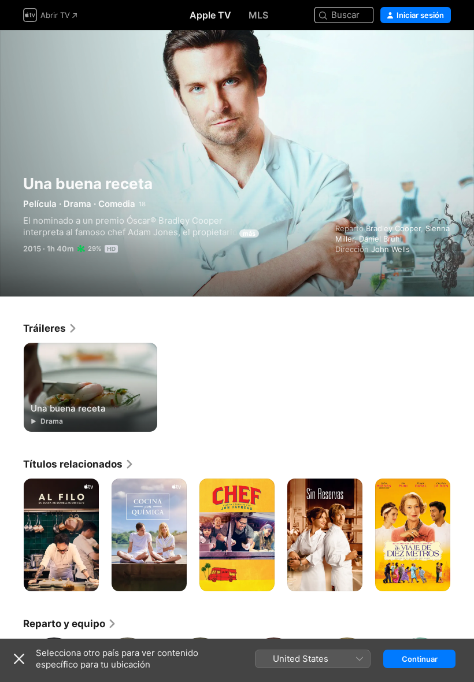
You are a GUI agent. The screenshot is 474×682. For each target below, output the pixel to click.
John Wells (390, 249)
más (249, 233)
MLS (258, 15)
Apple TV (210, 15)
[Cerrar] (19, 659)
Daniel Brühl (380, 238)
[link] (50, 328)
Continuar (420, 659)
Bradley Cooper (393, 228)
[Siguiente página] (462, 535)
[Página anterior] (11, 535)
